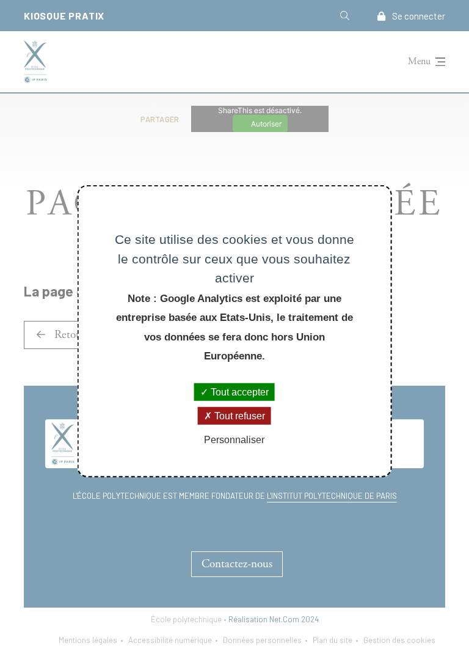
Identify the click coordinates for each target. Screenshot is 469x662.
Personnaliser (234, 440)
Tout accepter (238, 391)
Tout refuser (238, 415)
